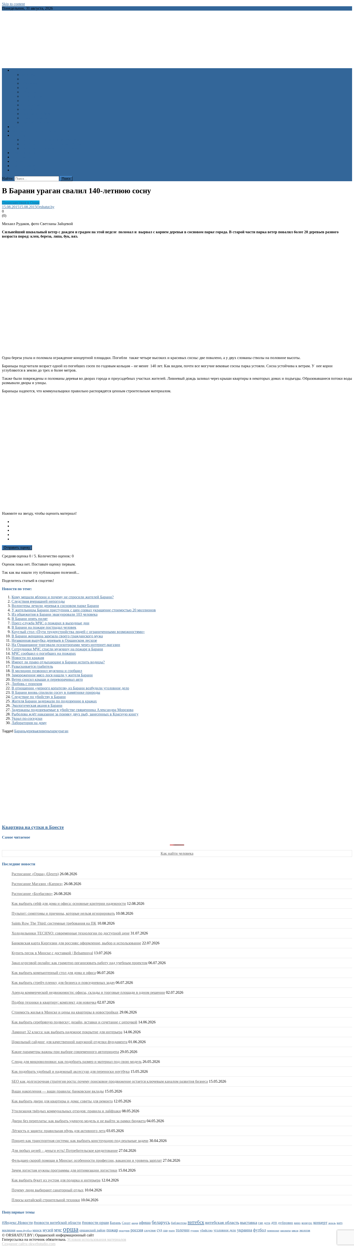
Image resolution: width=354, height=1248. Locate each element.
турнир (194, 1230)
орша (71, 1229)
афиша (145, 1222)
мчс (58, 1229)
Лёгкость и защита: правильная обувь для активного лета (58, 1131)
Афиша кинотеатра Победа (34, 131)
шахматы (285, 1230)
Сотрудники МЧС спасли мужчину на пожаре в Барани (57, 649)
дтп (274, 1222)
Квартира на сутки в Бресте (33, 827)
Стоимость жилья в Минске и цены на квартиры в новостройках (65, 1012)
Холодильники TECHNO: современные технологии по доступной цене (71, 933)
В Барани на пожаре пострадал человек (44, 627)
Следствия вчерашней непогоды (38, 601)
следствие (150, 1230)
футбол (259, 1230)
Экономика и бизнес (38, 114)
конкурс (307, 1223)
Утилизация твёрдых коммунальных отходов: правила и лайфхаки (66, 1111)
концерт (320, 1222)
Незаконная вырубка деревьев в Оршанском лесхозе (54, 640)
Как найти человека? (38, 122)
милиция (8, 1230)
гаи (260, 1223)
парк (53, 731)
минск (37, 1230)
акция (134, 1222)
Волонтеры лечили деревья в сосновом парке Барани (55, 606)
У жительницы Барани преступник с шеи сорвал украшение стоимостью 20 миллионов (84, 610)
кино (297, 1223)
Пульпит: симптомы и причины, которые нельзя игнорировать (63, 913)
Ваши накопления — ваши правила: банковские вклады (58, 1091)
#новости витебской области (57, 1223)
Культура (28, 79)
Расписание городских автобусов (48, 140)
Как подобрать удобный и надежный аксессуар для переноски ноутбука (71, 1071)
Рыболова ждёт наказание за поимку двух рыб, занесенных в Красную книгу (75, 714)
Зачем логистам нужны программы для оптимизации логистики (64, 1170)
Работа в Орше (24, 153)
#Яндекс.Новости (17, 1222)
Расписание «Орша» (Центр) (35, 874)
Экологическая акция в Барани (37, 705)
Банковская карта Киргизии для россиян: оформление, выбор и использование (76, 943)
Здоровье (28, 75)
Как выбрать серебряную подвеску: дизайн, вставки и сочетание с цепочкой (74, 1022)
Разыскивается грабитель (32, 666)
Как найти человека (177, 853)
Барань (20, 731)
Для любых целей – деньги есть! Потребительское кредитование (65, 1150)
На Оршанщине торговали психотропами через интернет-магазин (66, 645)
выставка (248, 1222)
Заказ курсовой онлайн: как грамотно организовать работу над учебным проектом (79, 963)
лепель (332, 1223)
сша (165, 1230)
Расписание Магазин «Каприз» (37, 884)
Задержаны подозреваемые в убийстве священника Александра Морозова (72, 710)
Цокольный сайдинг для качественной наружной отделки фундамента (69, 1042)
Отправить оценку (17, 547)
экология (304, 1230)
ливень (44, 731)
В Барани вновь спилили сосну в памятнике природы (56, 692)
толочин (183, 1230)
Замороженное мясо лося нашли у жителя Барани (52, 675)
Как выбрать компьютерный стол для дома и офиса (54, 973)
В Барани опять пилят (30, 619)
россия (137, 1230)
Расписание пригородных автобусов (51, 144)
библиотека (179, 1223)
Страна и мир (32, 105)
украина (244, 1230)
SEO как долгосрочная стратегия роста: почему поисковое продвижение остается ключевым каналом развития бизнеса (110, 1081)
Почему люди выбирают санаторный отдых (48, 1190)
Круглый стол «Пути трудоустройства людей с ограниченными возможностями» (78, 632)
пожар (112, 1230)
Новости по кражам (28, 658)
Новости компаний (37, 118)
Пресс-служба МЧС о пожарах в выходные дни (50, 623)
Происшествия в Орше (20, 202)
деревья (32, 731)
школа (295, 1230)
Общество (29, 92)
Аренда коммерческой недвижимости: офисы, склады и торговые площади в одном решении (88, 992)
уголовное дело (225, 1230)
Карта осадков (23, 166)
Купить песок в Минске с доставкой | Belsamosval (52, 953)
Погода (18, 161)
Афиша (17, 127)
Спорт (26, 101)
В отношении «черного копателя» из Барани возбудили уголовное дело (70, 688)
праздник (124, 1230)
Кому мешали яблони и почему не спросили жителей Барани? (63, 597)
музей (48, 1230)
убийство (206, 1230)
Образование (32, 83)
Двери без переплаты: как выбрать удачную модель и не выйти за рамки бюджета (79, 1121)
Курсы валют (22, 157)
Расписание (21, 135)
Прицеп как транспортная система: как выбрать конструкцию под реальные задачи (80, 1141)
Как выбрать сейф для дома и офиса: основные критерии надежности (69, 903)
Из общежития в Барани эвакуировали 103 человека (55, 614)
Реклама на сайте (26, 170)
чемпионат (273, 1230)
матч (339, 1223)
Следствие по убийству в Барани (39, 697)
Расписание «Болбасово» (32, 894)
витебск (196, 1222)
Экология (29, 109)
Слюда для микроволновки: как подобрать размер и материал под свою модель (77, 1062)
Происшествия (33, 96)
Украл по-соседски (27, 718)
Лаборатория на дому (29, 723)
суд (159, 1230)
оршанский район (92, 1230)
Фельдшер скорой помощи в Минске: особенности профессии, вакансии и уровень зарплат (87, 1160)
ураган (62, 731)
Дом (24, 88)
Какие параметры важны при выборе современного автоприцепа (65, 1052)
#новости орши (95, 1222)
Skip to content (13, 4)
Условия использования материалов (96, 1239)
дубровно (285, 1223)
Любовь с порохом (27, 684)
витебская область (222, 1222)
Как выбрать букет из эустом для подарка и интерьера (56, 1180)
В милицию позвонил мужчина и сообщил (47, 671)
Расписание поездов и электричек (49, 148)
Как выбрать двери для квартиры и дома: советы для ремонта (62, 1101)
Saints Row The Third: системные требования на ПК (54, 923)
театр (172, 1230)
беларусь (161, 1222)
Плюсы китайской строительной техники (46, 1200)
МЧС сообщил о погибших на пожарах (44, 653)
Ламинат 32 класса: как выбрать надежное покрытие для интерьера (67, 1032)
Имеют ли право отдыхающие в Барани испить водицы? (58, 662)
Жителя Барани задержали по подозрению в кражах (54, 701)
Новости (19, 70)
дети (267, 1223)
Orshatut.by (45, 207)
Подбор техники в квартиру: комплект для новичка (54, 1002)
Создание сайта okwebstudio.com (28, 1244)
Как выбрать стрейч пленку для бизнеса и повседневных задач (63, 983)
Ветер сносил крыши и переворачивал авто (47, 679)
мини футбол (24, 1230)
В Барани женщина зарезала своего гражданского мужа (57, 636)
